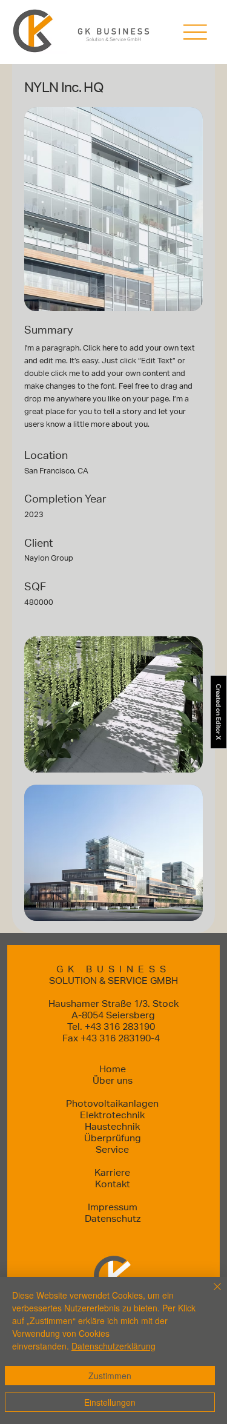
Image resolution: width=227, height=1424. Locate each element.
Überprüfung (112, 1138)
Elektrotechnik (112, 1115)
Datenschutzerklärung (113, 1346)
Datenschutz (112, 1218)
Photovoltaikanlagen (112, 1103)
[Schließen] (210, 1293)
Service (112, 1149)
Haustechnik (112, 1126)
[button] (195, 32)
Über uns (113, 1080)
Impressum (112, 1207)
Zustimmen (109, 1376)
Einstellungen (110, 1402)
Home (112, 1069)
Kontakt (112, 1184)
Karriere (112, 1172)
